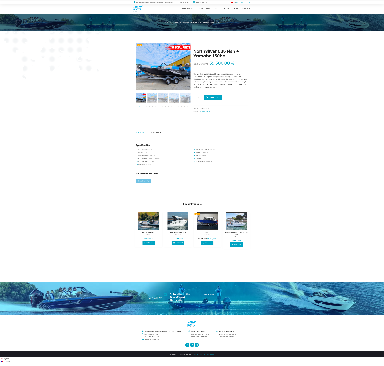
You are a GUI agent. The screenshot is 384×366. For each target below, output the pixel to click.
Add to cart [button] (150, 243)
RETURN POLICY (209, 354)
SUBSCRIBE (205, 298)
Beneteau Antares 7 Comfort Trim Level (236, 233)
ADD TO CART (214, 97)
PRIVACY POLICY (197, 354)
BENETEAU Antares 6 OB (178, 232)
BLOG (236, 9)
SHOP (216, 9)
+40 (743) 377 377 (184, 2)
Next (186, 100)
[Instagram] (192, 345)
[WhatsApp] (197, 345)
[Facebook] (187, 345)
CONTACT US (246, 9)
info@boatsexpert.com (152, 339)
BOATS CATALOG (187, 9)
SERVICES (226, 9)
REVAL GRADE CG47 (148, 232)
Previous (140, 100)
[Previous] (139, 66)
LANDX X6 (207, 232)
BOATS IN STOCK (204, 9)
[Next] (186, 66)
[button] (237, 2)
